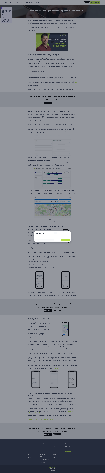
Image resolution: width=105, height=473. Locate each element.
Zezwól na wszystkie (65, 240)
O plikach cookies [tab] (66, 232)
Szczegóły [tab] (60, 232)
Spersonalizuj (57, 240)
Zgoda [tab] (56, 232)
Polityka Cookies (38, 237)
